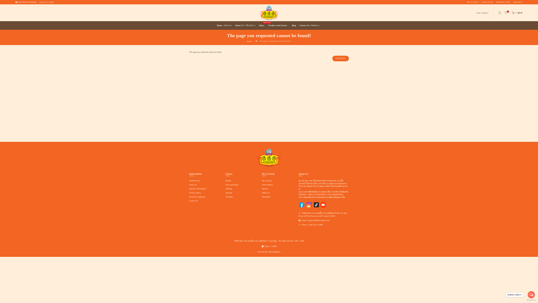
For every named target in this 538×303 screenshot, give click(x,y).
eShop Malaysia (274, 252)
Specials (229, 193)
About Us (193, 185)
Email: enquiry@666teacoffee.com (316, 220)
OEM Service (194, 181)
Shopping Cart (503, 2)
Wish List (266, 193)
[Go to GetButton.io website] (531, 300)
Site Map (229, 197)
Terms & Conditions (197, 197)
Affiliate (229, 189)
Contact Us (193, 201)
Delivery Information (197, 189)
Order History (267, 185)
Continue (340, 58)
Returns (265, 189)
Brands (228, 181)
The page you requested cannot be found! (275, 41)
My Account (473, 2)
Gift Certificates (232, 185)
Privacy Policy (195, 193)
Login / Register (482, 13)
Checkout (517, 2)
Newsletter (266, 197)
